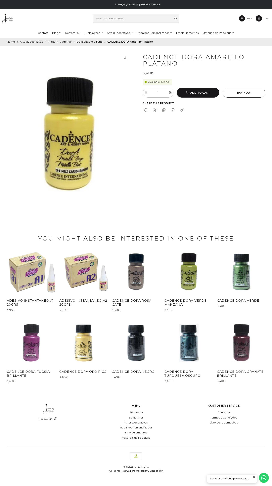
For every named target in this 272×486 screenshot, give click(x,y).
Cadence (66, 42)
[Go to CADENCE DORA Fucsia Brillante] (31, 343)
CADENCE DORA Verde (238, 300)
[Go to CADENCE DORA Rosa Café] (136, 271)
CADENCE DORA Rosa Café (132, 302)
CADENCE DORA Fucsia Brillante (28, 373)
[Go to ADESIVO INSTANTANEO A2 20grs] (83, 271)
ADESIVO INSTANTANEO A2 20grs (83, 302)
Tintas (51, 42)
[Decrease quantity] (146, 92)
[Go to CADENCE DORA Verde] (241, 271)
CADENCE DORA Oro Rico (83, 372)
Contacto (223, 412)
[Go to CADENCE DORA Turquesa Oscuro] (188, 343)
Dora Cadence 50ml (89, 42)
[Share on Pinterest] (173, 110)
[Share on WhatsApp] (164, 110)
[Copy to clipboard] (182, 110)
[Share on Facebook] (146, 110)
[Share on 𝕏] (155, 110)
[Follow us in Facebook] (56, 419)
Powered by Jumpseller (147, 470)
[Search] (175, 18)
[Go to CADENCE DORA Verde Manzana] (188, 271)
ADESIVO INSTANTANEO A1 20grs (30, 302)
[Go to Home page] (7, 18)
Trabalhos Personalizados (136, 427)
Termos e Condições (223, 417)
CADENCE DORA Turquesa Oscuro (182, 373)
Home (11, 42)
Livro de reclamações (224, 422)
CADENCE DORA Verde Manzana (185, 302)
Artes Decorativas (31, 42)
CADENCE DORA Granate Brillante (240, 373)
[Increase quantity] (170, 92)
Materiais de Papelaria (136, 437)
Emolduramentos (136, 432)
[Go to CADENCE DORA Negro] (136, 343)
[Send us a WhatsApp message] (264, 478)
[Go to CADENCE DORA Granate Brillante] (241, 343)
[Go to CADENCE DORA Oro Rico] (83, 343)
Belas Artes (136, 417)
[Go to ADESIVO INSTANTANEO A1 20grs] (31, 271)
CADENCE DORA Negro (133, 372)
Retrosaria (136, 412)
